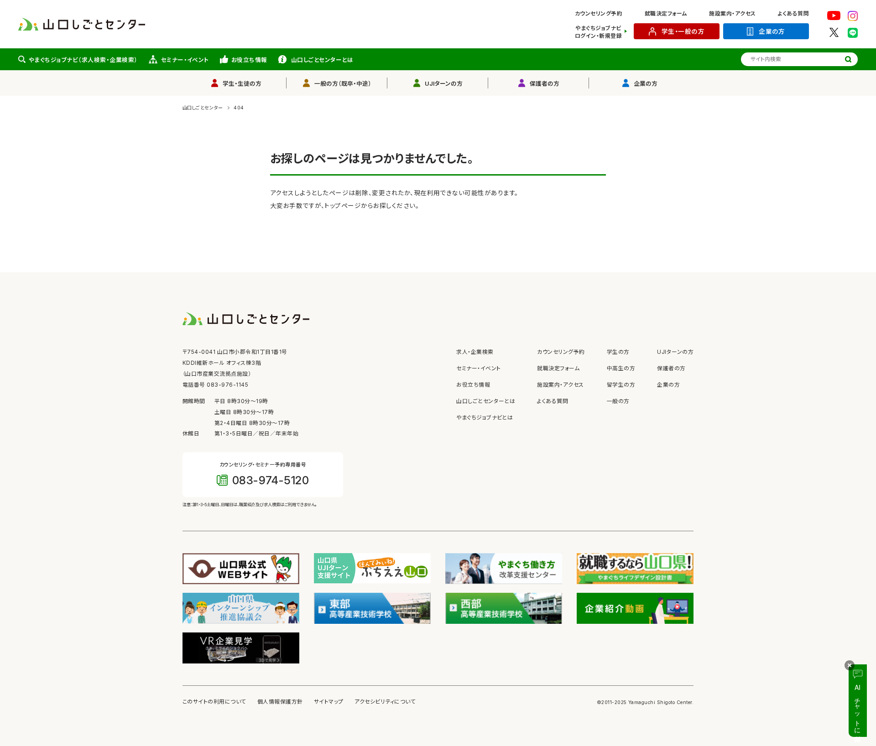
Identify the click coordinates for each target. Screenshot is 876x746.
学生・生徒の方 (242, 83)
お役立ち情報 (249, 60)
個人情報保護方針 (280, 702)
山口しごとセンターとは (322, 60)
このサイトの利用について (214, 702)
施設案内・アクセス (732, 13)
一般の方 (618, 401)
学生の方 (618, 352)
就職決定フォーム (666, 13)
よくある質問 (793, 13)
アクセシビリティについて (385, 702)
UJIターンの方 (444, 83)
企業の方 (772, 31)
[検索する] (848, 59)
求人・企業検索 (474, 352)
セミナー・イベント (185, 60)
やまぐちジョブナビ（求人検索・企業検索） (83, 60)
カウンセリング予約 (598, 13)
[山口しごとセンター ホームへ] (81, 23)
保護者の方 (544, 83)
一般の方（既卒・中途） (342, 83)
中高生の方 (621, 368)
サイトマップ (329, 702)
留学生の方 (621, 385)
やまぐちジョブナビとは (484, 417)
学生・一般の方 (683, 31)
